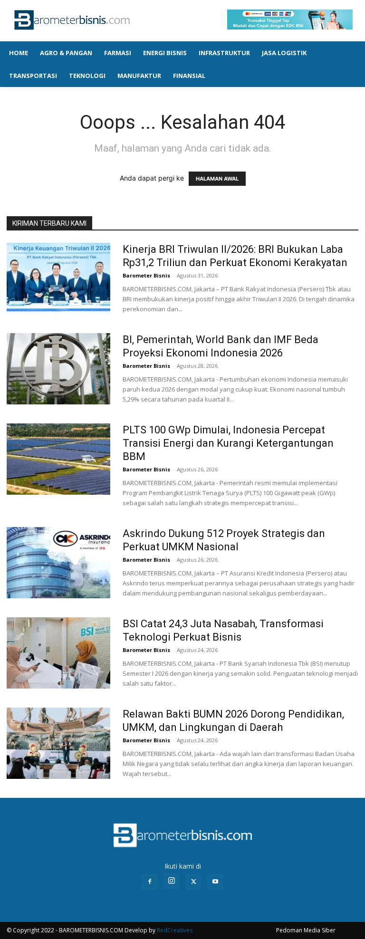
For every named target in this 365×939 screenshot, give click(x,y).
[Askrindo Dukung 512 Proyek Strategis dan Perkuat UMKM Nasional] (58, 562)
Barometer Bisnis (146, 275)
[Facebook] (149, 882)
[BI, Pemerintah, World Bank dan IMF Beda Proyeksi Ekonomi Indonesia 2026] (58, 368)
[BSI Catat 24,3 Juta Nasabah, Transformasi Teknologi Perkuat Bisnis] (58, 653)
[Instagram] (171, 881)
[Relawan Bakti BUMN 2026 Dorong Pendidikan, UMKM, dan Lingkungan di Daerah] (58, 743)
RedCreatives (174, 930)
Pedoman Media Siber (306, 930)
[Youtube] (215, 882)
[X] (193, 882)
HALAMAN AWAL (217, 178)
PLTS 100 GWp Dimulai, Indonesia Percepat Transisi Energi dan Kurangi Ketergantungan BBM (228, 443)
